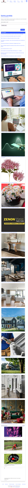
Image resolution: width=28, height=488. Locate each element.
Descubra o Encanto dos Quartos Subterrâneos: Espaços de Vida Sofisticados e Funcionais (12, 282)
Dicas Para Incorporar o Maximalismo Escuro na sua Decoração (9, 423)
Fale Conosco (24, 484)
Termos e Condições (18, 484)
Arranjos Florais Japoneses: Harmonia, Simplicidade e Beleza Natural (10, 207)
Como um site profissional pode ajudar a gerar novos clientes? (11, 36)
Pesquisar (22, 29)
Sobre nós (6, 484)
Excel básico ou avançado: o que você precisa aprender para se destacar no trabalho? (12, 131)
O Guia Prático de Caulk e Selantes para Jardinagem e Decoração (9, 356)
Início (3, 484)
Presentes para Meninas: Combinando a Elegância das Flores (10, 43)
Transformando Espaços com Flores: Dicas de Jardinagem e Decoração (10, 398)
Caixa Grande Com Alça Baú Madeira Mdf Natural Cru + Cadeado (11, 50)
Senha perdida (6, 16)
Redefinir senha (4, 25)
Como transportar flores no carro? (6, 48)
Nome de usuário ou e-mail (6, 22)
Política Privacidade (11, 484)
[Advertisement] (14, 8)
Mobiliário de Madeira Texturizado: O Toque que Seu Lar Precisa (9, 257)
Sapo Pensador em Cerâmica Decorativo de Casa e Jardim (10, 38)
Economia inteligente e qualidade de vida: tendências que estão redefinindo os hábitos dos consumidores (12, 157)
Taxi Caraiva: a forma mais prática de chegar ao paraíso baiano (9, 232)
